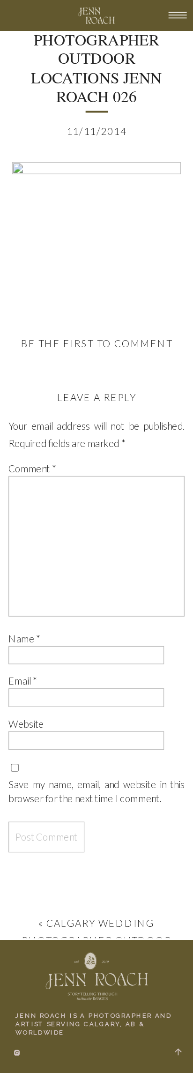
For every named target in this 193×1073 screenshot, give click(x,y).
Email (22, 680)
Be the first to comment (97, 343)
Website (26, 723)
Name (24, 638)
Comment (32, 468)
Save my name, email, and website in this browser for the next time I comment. (96, 791)
